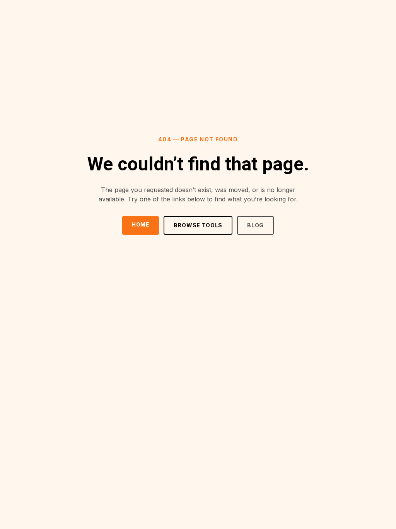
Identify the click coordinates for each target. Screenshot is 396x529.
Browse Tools (198, 225)
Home (140, 224)
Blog (255, 225)
